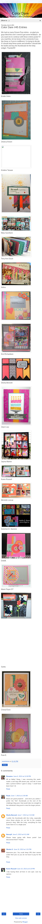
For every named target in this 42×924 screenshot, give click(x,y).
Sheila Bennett (11, 815)
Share (5, 765)
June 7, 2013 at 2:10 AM (26, 815)
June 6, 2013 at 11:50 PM (22, 776)
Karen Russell (11, 869)
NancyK (9, 834)
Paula (8, 795)
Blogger (25, 922)
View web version (21, 918)
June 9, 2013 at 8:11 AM (21, 834)
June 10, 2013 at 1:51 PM (22, 849)
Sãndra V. (9, 849)
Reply (8, 789)
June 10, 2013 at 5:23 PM (26, 869)
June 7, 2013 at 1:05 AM (19, 795)
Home (21, 914)
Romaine (9, 776)
